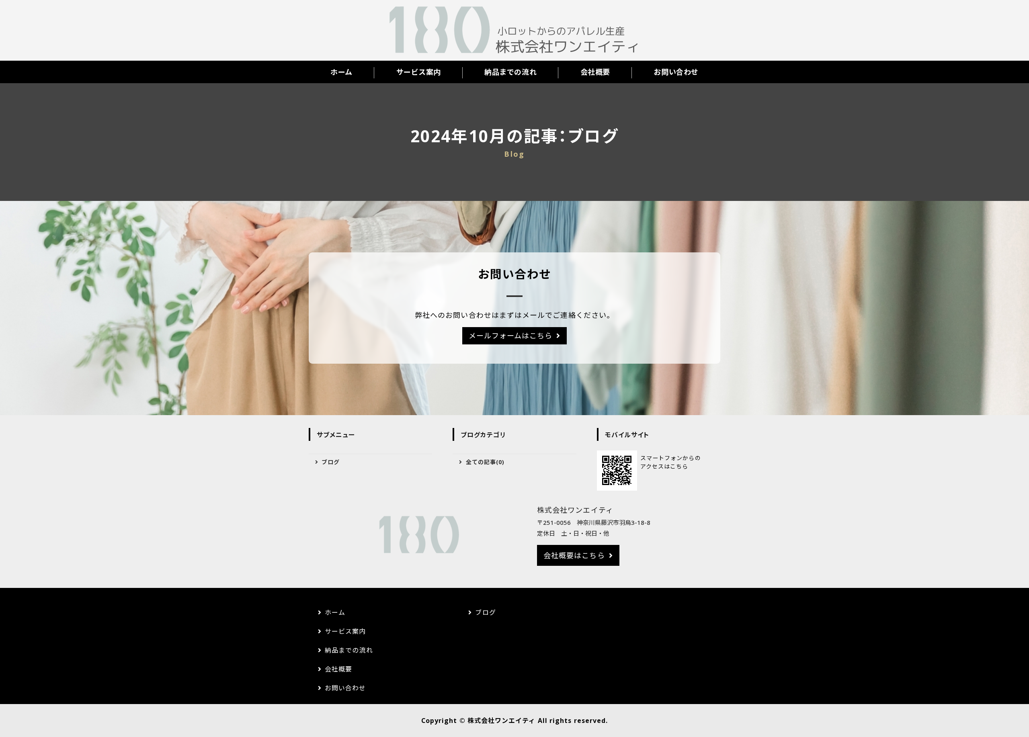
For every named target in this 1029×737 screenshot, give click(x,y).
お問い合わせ (676, 72)
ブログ (331, 462)
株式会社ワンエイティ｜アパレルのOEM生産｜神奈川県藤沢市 (514, 30)
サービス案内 (418, 72)
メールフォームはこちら (511, 335)
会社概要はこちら (574, 555)
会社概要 (595, 72)
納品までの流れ (510, 72)
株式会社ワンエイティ (501, 720)
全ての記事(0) (485, 462)
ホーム (341, 72)
